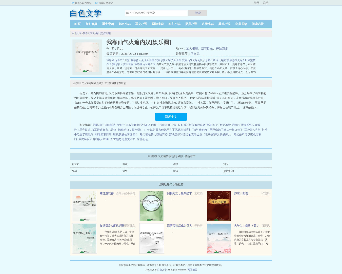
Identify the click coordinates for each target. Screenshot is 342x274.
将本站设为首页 (83, 2)
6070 (225, 163)
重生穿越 (108, 23)
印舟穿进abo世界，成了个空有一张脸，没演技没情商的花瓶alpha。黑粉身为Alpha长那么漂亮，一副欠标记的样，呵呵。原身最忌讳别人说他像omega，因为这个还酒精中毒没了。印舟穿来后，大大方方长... (117, 243)
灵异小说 (191, 23)
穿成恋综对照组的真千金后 (185, 134)
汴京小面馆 (241, 193)
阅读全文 (171, 116)
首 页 (77, 23)
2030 (175, 171)
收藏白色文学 (106, 2)
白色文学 (77, 33)
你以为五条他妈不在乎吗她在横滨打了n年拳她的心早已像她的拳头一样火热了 (195, 129)
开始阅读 (222, 48)
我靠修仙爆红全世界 (118, 60)
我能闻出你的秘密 (104, 125)
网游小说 (158, 23)
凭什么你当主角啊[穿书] (132, 125)
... (105, 199)
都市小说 (125, 23)
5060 (74, 171)
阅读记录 (258, 23)
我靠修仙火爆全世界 (143, 60)
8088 (125, 163)
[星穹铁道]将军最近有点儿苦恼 (97, 129)
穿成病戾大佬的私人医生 (93, 139)
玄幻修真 (91, 23)
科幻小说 (174, 23)
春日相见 (212, 125)
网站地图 (192, 269)
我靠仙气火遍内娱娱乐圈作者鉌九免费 (204, 60)
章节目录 (207, 48)
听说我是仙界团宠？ (125, 134)
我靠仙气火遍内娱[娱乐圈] (97, 33)
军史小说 (141, 23)
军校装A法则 (252, 129)
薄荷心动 (142, 139)
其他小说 (224, 23)
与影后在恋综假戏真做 (191, 125)
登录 (256, 2)
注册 (265, 2)
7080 (175, 163)
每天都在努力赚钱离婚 (153, 134)
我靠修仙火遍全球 (145, 64)
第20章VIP (229, 171)
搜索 (198, 12)
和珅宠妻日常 (103, 134)
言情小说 (208, 23)
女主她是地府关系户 (122, 139)
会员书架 (241, 23)
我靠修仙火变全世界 (122, 64)
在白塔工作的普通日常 (162, 125)
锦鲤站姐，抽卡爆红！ (132, 129)
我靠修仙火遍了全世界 (168, 60)
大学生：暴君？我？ (246, 225)
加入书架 (192, 48)
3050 (125, 171)
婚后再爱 (225, 125)
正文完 (195, 53)
